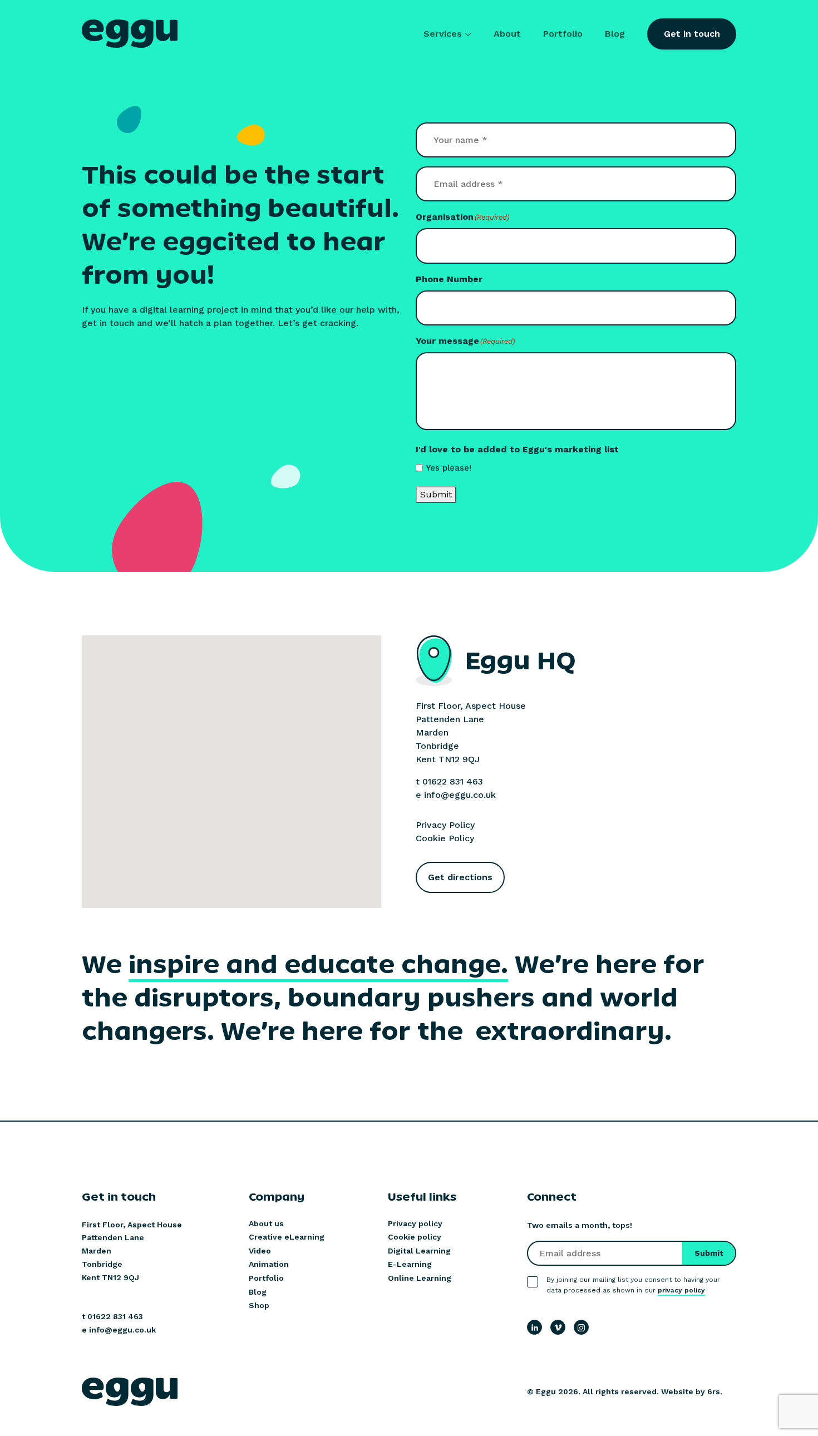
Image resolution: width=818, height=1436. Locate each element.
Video (260, 1250)
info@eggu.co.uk (460, 794)
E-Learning (410, 1264)
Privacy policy (415, 1223)
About (507, 33)
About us (266, 1223)
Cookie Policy (445, 838)
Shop (259, 1305)
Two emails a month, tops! (579, 1225)
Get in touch (692, 33)
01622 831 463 (452, 781)
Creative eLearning (286, 1236)
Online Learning (419, 1278)
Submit (436, 494)
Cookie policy (414, 1236)
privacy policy (681, 1290)
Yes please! (448, 468)
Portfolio (563, 33)
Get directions (460, 877)
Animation (269, 1264)
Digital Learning (419, 1250)
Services (442, 33)
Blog (615, 33)
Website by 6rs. (691, 1391)
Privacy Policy (445, 825)
